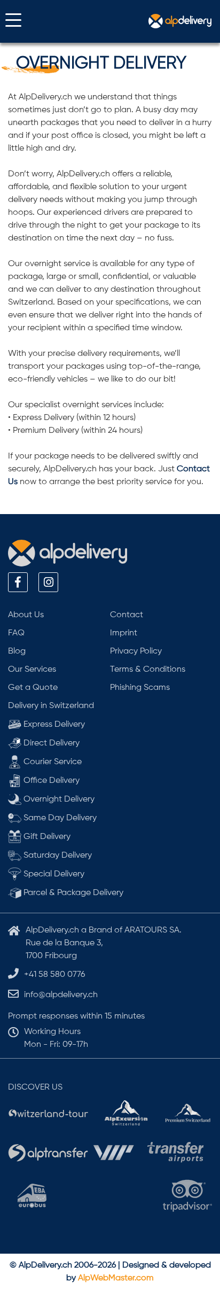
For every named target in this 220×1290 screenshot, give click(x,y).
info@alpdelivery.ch (61, 995)
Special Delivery (52, 874)
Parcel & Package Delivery (72, 893)
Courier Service (51, 762)
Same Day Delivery (59, 818)
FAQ (16, 633)
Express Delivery (53, 724)
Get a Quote (33, 687)
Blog (17, 651)
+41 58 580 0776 (54, 974)
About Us (26, 615)
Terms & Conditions (147, 669)
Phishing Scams (140, 687)
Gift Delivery (45, 837)
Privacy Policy (136, 651)
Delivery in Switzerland (51, 706)
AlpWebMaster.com (116, 1278)
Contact (126, 615)
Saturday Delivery (56, 855)
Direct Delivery (50, 743)
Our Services (32, 669)
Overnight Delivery (58, 799)
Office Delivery (50, 780)
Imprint (123, 633)
